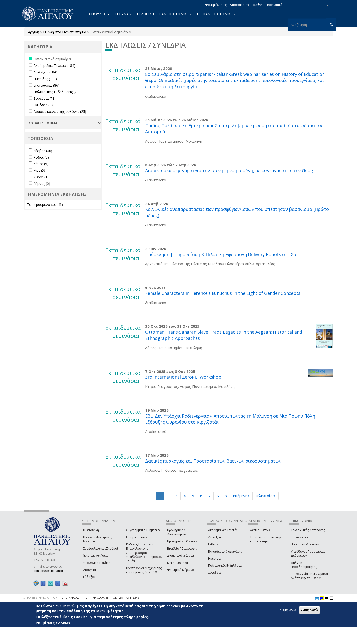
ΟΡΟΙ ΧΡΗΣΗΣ (70, 597)
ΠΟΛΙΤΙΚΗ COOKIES (96, 597)
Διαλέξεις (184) (45, 72)
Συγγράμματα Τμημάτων (143, 530)
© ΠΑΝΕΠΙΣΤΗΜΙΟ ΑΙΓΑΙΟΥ (40, 597)
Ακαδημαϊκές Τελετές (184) (54, 65)
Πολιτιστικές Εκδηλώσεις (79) (57, 92)
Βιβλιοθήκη (91, 530)
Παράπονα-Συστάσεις (306, 544)
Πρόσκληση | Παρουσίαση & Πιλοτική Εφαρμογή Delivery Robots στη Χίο (221, 254)
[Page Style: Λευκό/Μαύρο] (327, 598)
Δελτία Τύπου (260, 530)
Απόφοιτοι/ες (239, 5)
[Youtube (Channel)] (65, 583)
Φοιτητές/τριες (216, 5)
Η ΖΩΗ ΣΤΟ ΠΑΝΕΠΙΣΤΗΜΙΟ (163, 13)
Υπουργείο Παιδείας (97, 563)
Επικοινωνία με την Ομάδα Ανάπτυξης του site (309, 576)
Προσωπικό (274, 5)
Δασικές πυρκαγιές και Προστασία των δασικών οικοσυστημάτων (213, 461)
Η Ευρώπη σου (136, 537)
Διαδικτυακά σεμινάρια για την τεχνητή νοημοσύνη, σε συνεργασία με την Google (231, 170)
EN (326, 4)
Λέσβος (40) (43, 150)
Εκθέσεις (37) (44, 105)
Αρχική (33, 31)
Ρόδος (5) (41, 157)
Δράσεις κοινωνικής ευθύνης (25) (60, 111)
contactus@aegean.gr (50, 571)
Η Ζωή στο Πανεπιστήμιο (64, 31)
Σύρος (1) (41, 177)
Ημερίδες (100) (45, 78)
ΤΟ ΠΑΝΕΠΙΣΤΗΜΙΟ (214, 13)
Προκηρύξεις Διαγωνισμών (176, 532)
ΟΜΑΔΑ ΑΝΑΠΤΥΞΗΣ (126, 597)
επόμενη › (241, 495)
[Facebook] (43, 583)
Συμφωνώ (287, 609)
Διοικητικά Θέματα (180, 556)
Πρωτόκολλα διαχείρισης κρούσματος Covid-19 (144, 570)
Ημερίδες (214, 558)
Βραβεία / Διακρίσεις (182, 548)
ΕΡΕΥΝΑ (122, 13)
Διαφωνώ (309, 610)
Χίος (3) (39, 170)
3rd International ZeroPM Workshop (183, 377)
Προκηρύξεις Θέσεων (182, 541)
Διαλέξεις (214, 537)
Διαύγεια (89, 570)
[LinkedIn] (57, 583)
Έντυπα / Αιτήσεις (95, 556)
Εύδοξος (89, 577)
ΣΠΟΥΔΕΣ (98, 13)
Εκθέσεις (214, 544)
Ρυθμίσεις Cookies (53, 622)
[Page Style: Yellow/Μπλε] (322, 598)
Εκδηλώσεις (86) (46, 85)
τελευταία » (265, 495)
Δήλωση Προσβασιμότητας (304, 565)
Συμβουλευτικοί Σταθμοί (100, 548)
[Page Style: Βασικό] (317, 598)
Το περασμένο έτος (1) (45, 204)
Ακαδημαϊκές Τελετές (222, 530)
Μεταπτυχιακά (177, 563)
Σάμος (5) (41, 163)
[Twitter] (50, 583)
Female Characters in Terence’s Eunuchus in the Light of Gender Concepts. (223, 293)
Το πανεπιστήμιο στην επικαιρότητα (265, 539)
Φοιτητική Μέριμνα (180, 570)
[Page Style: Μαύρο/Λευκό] (331, 598)
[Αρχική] (50, 14)
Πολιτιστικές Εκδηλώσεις (225, 566)
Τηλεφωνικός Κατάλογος (308, 530)
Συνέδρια (214, 573)
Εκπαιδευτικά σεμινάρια (225, 551)
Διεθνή (258, 5)
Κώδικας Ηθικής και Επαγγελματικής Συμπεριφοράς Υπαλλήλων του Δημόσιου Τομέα (144, 552)
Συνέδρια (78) (45, 98)
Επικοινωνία (299, 537)
